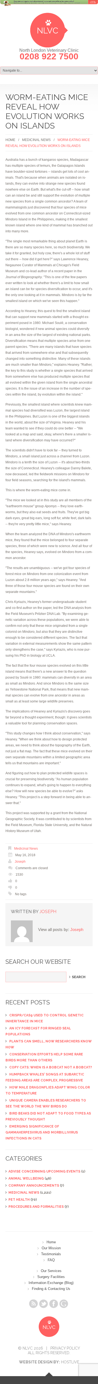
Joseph (20, 861)
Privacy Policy (65, 1348)
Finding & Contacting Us (51, 1289)
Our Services (51, 1271)
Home (10, 140)
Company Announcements (33, 1185)
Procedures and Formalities (36, 1207)
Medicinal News (36, 140)
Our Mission (51, 1248)
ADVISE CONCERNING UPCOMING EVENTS (44, 1171)
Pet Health (19, 1200)
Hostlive (70, 1362)
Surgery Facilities (51, 1277)
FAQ (51, 1260)
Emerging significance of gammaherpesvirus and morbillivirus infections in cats (41, 1132)
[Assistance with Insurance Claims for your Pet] (49, 6)
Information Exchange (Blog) (51, 1283)
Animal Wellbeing (26, 1178)
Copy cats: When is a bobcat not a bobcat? (50, 1067)
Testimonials (51, 1254)
